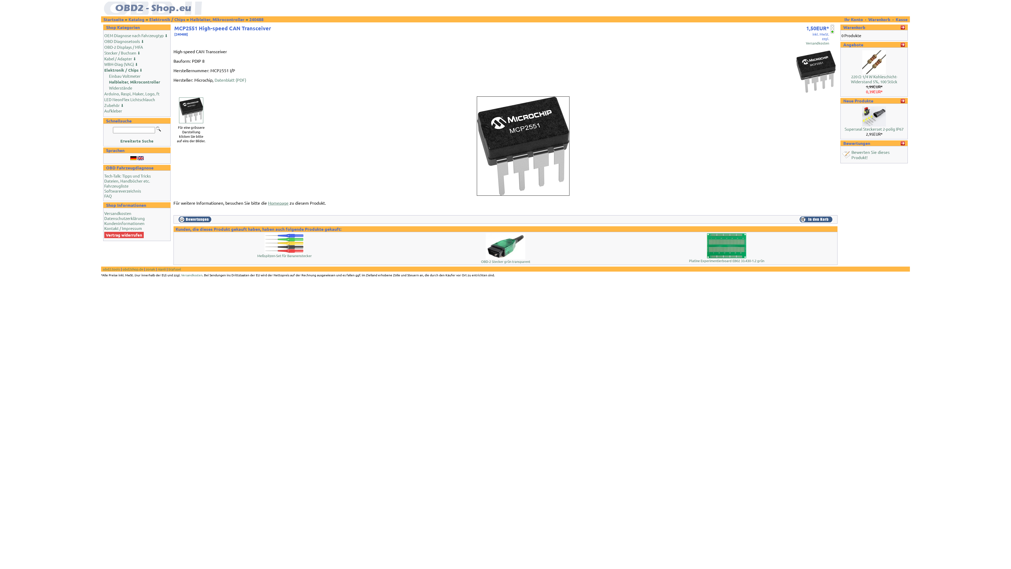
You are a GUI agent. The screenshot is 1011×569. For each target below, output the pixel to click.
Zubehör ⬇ (114, 105)
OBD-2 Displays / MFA (123, 47)
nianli (162, 269)
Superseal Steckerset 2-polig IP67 (874, 128)
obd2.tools (111, 269)
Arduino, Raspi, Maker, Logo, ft (132, 93)
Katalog (136, 19)
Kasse (902, 19)
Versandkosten (117, 213)
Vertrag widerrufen (124, 235)
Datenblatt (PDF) (230, 79)
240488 (256, 19)
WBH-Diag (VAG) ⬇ (121, 64)
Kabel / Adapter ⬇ (120, 58)
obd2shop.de (133, 269)
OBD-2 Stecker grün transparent (505, 261)
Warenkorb (879, 19)
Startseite (113, 19)
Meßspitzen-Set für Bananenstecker (284, 255)
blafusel (174, 269)
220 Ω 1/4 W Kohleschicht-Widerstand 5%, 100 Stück (874, 79)
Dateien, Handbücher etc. (127, 180)
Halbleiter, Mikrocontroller (217, 19)
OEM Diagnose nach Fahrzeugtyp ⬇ (136, 35)
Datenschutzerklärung (124, 218)
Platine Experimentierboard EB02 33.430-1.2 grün (726, 260)
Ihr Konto (854, 19)
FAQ (108, 195)
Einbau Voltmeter (125, 76)
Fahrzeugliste (116, 185)
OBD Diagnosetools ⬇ (124, 41)
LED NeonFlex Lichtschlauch (129, 99)
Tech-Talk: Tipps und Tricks (127, 175)
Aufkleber (113, 110)
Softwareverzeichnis (122, 190)
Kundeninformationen (124, 223)
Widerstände (120, 87)
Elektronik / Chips (167, 19)
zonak (150, 269)
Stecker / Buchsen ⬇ (122, 52)
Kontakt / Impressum (123, 228)
